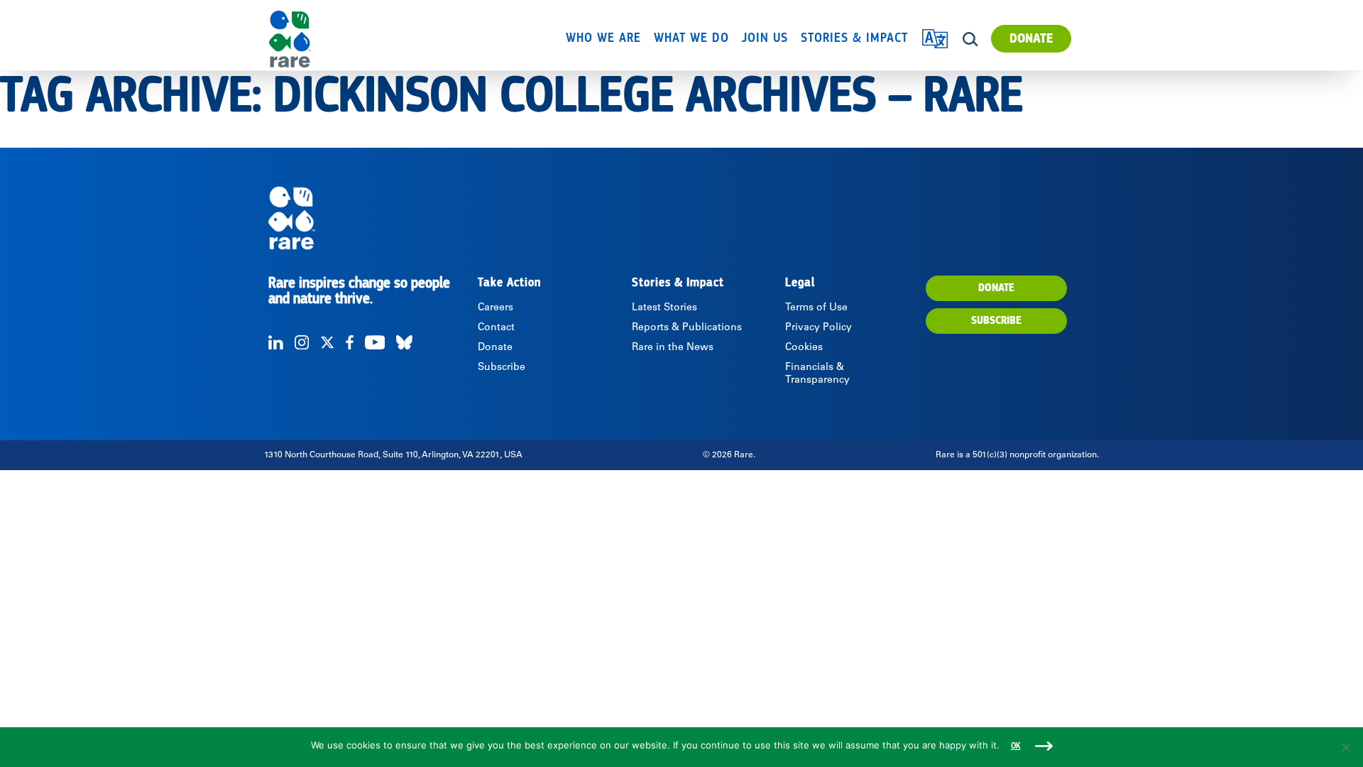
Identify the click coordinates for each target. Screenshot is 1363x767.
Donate (1031, 38)
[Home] (330, 39)
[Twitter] (327, 342)
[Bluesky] (404, 342)
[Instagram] (302, 342)
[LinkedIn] (275, 342)
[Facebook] (350, 342)
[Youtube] (375, 342)
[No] (1345, 747)
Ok (1016, 746)
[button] (970, 39)
